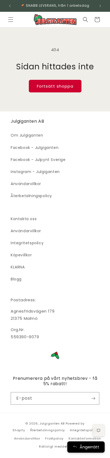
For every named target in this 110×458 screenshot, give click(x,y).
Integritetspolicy (27, 243)
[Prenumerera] (93, 398)
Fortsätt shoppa (55, 86)
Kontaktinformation (85, 438)
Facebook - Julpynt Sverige (38, 159)
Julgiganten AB (52, 423)
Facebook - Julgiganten (34, 147)
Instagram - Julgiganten (35, 171)
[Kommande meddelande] (100, 6)
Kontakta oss (24, 219)
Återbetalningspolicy (31, 195)
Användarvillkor (26, 183)
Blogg (16, 279)
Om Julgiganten (27, 135)
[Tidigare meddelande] (10, 6)
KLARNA (18, 267)
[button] (11, 19)
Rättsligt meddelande (57, 446)
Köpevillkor (21, 255)
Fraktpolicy (54, 438)
